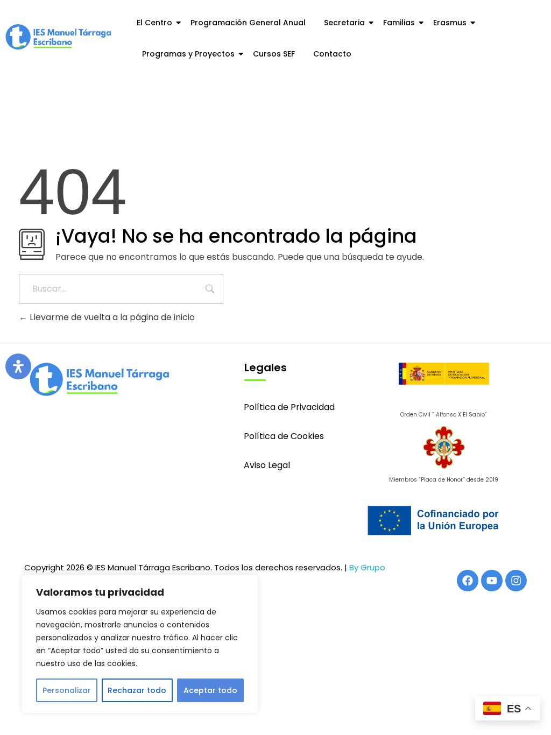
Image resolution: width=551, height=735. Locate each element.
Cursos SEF (274, 53)
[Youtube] (492, 580)
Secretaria (344, 22)
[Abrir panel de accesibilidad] (18, 366)
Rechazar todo (137, 690)
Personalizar (67, 690)
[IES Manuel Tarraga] (58, 37)
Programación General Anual (248, 22)
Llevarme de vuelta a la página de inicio (111, 317)
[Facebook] (467, 580)
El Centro (154, 22)
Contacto (332, 53)
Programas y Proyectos (188, 53)
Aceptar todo (210, 690)
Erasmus (450, 22)
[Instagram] (516, 580)
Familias (399, 22)
